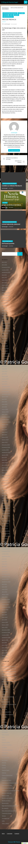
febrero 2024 (5, 318)
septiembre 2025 (6, 272)
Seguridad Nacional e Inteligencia (10, 805)
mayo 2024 (4, 310)
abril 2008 (4, 650)
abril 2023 (4, 343)
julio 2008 (4, 642)
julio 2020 (4, 399)
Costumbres (21, 13)
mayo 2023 (4, 340)
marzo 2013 (5, 528)
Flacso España (5, 734)
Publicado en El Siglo (8, 16)
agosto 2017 (5, 485)
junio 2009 (4, 614)
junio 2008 (4, 645)
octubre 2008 (5, 635)
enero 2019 (4, 442)
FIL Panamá (5, 732)
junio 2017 (4, 490)
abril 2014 (4, 518)
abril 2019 (4, 434)
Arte (3, 663)
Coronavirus (5, 686)
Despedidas (5, 699)
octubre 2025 (5, 269)
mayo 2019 (4, 432)
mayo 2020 (4, 404)
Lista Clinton (5, 752)
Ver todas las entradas (14, 150)
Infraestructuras (6, 742)
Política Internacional (7, 775)
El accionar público (7, 241)
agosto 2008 (5, 640)
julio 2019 (4, 427)
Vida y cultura (5, 823)
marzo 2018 (5, 467)
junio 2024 (4, 307)
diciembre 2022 (6, 353)
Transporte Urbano (6, 813)
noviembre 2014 (6, 515)
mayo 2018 (4, 462)
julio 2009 (4, 612)
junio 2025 (4, 277)
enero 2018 (4, 472)
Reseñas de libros (6, 800)
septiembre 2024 (6, 300)
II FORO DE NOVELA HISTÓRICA (11, 205)
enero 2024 (4, 320)
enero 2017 (4, 503)
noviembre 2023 (6, 325)
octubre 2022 (5, 358)
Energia (4, 719)
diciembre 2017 (6, 475)
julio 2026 (4, 262)
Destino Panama (6, 701)
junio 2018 (4, 460)
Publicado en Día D (6, 780)
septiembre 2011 (6, 556)
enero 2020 (4, 414)
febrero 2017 (5, 500)
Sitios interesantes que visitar (9, 810)
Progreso (4, 777)
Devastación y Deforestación (9, 704)
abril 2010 (4, 591)
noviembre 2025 (6, 267)
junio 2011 (4, 561)
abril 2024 (4, 313)
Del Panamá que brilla (8, 243)
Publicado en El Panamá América (10, 783)
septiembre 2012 (6, 536)
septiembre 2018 (6, 452)
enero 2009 (4, 627)
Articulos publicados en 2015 (9, 668)
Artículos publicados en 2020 (9, 221)
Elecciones (4, 717)
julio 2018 (4, 457)
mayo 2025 (4, 280)
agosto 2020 (5, 396)
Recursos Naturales (6, 793)
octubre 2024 (5, 297)
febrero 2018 (5, 470)
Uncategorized (5, 818)
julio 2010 (4, 584)
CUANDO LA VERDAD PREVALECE (12, 186)
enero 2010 (4, 597)
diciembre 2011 (6, 548)
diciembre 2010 (6, 574)
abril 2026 (4, 264)
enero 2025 (4, 290)
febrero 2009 (5, 624)
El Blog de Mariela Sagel (9, 2)
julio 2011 (4, 558)
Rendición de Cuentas (7, 798)
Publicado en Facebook (7, 788)
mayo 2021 (4, 381)
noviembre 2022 (6, 356)
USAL (3, 821)
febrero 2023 (5, 348)
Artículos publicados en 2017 (17, 7)
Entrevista (4, 722)
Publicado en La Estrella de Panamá (10, 790)
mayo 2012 (4, 538)
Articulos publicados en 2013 (9, 666)
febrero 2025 (5, 287)
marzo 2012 (5, 541)
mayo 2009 (4, 617)
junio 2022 (4, 368)
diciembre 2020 (6, 386)
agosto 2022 (5, 363)
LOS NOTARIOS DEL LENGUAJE (11, 224)
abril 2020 (4, 406)
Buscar (3, 251)
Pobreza (4, 772)
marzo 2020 (5, 409)
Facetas (4, 724)
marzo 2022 (5, 376)
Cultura (5, 202)
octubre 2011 (5, 553)
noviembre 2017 (6, 477)
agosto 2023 (5, 333)
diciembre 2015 (6, 508)
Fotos (3, 737)
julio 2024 (4, 305)
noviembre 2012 (6, 533)
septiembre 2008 (6, 637)
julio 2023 (4, 335)
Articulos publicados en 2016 (9, 671)
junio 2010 (4, 586)
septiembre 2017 (6, 482)
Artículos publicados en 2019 (9, 679)
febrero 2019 (5, 439)
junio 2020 (4, 401)
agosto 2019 (5, 424)
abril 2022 (4, 373)
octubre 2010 (5, 579)
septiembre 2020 (6, 394)
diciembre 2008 (6, 630)
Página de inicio (5, 7)
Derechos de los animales (8, 696)
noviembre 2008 (6, 632)
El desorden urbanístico (7, 714)
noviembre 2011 (6, 551)
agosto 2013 (5, 526)
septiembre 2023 (6, 330)
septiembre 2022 (6, 361)
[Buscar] (20, 254)
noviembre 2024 (6, 295)
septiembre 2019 (6, 422)
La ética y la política (6, 744)
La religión (4, 747)
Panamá (4, 767)
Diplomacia (5, 706)
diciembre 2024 (6, 292)
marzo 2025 (5, 285)
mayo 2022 (4, 371)
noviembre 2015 (6, 510)
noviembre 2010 (6, 576)
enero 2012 (4, 546)
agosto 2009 (5, 609)
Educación (4, 709)
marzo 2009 (5, 622)
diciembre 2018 (6, 444)
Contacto (17, 833)
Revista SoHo (5, 803)
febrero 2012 (5, 543)
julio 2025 (4, 275)
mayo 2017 (4, 493)
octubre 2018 (5, 449)
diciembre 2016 (6, 505)
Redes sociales (5, 795)
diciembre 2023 (6, 323)
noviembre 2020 (6, 389)
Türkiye (4, 816)
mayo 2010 (4, 589)
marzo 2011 (5, 569)
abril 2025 (4, 282)
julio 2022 (4, 366)
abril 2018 (4, 465)
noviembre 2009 (6, 602)
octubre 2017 (5, 480)
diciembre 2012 (6, 531)
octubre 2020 (5, 391)
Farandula (4, 729)
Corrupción (4, 689)
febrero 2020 (5, 411)
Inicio (3, 833)
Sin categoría (5, 808)
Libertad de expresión (7, 750)
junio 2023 (4, 338)
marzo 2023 (5, 345)
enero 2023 (4, 351)
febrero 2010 (5, 594)
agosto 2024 (5, 302)
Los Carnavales (5, 757)
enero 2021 (4, 384)
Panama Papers (5, 770)
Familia (3, 727)
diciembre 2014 (6, 513)
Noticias (4, 762)
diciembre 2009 (6, 599)
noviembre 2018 (6, 447)
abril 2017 (4, 495)
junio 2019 (4, 429)
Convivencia (5, 684)
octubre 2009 (5, 604)
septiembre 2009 (6, 607)
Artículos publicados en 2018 (9, 676)
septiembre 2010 (6, 581)
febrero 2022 (5, 378)
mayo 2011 (4, 564)
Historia (4, 739)
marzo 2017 (5, 498)
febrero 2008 (5, 655)
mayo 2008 (4, 647)
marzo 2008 (5, 652)
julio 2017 (4, 488)
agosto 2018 (5, 455)
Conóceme (9, 833)
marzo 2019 (5, 437)
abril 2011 (4, 566)
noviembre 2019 (6, 417)
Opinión (4, 765)
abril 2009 (4, 619)
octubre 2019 (5, 419)
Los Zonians (5, 760)
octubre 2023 (5, 328)
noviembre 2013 (6, 520)
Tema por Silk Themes (14, 842)
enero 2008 (4, 657)
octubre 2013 (5, 523)
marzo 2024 (5, 315)
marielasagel (7, 24)
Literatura (4, 755)
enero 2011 (4, 571)
